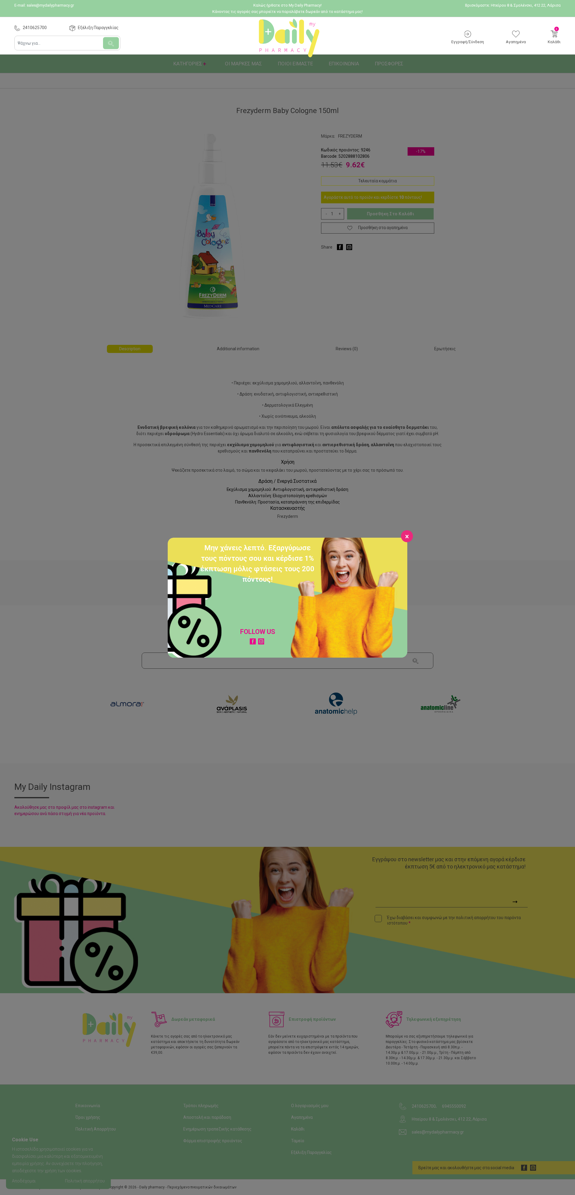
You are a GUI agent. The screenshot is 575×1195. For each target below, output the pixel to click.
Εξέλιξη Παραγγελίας (98, 27)
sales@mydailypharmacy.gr (50, 5)
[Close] (407, 536)
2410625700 (35, 27)
